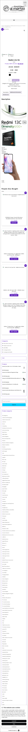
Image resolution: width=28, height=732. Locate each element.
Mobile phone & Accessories (16, 25)
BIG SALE (4, 692)
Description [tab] (6, 92)
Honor (3, 547)
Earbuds (4, 505)
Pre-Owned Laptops (6, 604)
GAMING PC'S (5, 677)
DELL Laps (4, 459)
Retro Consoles (5, 646)
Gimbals (4, 576)
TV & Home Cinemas (6, 627)
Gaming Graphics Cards (7, 662)
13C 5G (11, 86)
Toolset (3, 499)
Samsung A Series (5, 551)
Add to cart (15, 80)
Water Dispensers (5, 522)
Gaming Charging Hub (6, 654)
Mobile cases (4, 585)
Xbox (3, 648)
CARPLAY (4, 537)
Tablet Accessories (6, 625)
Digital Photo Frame (6, 480)
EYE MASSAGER (5, 484)
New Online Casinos (7, 343)
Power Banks (4, 587)
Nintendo (4, 641)
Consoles (4, 639)
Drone (3, 423)
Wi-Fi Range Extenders (6, 449)
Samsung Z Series (5, 555)
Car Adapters (4, 570)
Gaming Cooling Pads (6, 656)
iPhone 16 (4, 543)
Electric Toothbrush (6, 482)
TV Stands (4, 635)
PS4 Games (4, 685)
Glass (3, 696)
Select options (14, 258)
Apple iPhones (5, 541)
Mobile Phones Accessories (7, 560)
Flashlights (4, 486)
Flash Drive (4, 432)
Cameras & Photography (7, 417)
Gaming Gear (5, 660)
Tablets (3, 618)
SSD (3, 453)
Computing (4, 426)
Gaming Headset (5, 664)
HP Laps (3, 461)
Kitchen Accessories (6, 514)
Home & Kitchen (5, 511)
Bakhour (4, 526)
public (5, 347)
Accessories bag (5, 430)
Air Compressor (5, 474)
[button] (14, 20)
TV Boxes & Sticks (5, 633)
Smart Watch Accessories (7, 610)
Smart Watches (5, 614)
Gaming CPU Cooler (6, 658)
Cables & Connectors (6, 568)
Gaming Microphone (6, 669)
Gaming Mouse (5, 673)
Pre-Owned (4, 599)
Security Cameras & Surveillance (8, 530)
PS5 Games (4, 687)
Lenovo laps (4, 463)
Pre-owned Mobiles (6, 606)
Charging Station (5, 574)
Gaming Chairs (5, 652)
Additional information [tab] (15, 92)
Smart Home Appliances (7, 524)
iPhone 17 (4, 545)
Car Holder (4, 572)
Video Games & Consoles (7, 637)
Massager (4, 491)
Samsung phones (5, 549)
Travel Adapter (5, 591)
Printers (3, 440)
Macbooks (4, 465)
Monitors (4, 467)
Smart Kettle (4, 520)
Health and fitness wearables (8, 509)
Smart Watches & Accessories (8, 608)
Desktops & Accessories (7, 428)
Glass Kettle (4, 698)
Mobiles (15, 86)
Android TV (4, 629)
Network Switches (5, 444)
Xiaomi (17, 84)
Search (14, 404)
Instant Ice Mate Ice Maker (7, 700)
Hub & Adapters (5, 436)
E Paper (3, 470)
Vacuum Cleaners (5, 532)
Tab (3, 622)
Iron (3, 702)
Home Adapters (5, 578)
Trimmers (4, 501)
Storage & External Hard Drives (8, 455)
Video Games (5, 683)
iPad (3, 620)
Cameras (4, 421)
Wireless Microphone (6, 597)
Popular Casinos (7, 345)
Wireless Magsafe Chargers (7, 593)
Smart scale (4, 497)
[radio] (10, 75)
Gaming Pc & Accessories (7, 650)
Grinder (3, 518)
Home (3, 25)
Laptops (3, 457)
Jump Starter (4, 488)
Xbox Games (4, 690)
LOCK (3, 704)
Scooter (3, 493)
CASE (3, 694)
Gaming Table (5, 681)
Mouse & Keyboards (6, 438)
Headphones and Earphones (8, 503)
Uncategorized (6, 350)
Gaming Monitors (5, 671)
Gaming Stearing (5, 679)
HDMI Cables (4, 434)
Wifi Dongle (4, 451)
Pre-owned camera (6, 602)
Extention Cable (5, 528)
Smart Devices (5, 495)
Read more (14, 222)
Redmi (19, 86)
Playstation (4, 643)
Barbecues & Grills (6, 476)
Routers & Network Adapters (8, 442)
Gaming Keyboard (5, 666)
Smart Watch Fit (5, 612)
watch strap (4, 616)
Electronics (4, 472)
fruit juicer (4, 516)
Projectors (4, 631)
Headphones (4, 507)
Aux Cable (4, 564)
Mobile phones (12, 84)
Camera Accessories (6, 419)
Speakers (4, 589)
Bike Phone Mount (6, 566)
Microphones (4, 583)
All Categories (7, 25)
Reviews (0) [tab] (5, 94)
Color (15, 72)
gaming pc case (5, 675)
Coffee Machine (5, 478)
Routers (3, 447)
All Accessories (5, 562)
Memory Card (5, 581)
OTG (3, 595)
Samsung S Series (5, 553)
